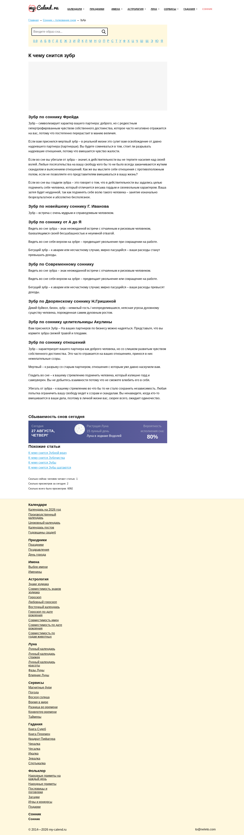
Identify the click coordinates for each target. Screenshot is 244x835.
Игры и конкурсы (40, 801)
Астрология (136, 9)
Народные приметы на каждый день (44, 777)
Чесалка (34, 748)
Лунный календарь (41, 648)
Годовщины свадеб (42, 532)
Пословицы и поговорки (37, 790)
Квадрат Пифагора (41, 738)
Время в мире (38, 702)
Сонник (207, 9)
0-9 (35, 41)
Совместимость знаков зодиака (44, 590)
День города (37, 554)
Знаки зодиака (38, 584)
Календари (74, 9)
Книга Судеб (37, 729)
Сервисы (170, 9)
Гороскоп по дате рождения (40, 613)
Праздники (97, 9)
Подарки (34, 806)
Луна (154, 9)
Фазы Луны (36, 670)
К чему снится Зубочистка (46, 457)
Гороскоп (34, 597)
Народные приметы (42, 784)
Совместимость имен (43, 620)
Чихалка (34, 743)
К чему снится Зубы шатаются (49, 467)
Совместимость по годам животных (41, 635)
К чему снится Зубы (42, 462)
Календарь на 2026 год (44, 509)
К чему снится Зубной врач (47, 452)
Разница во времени (43, 707)
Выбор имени (38, 567)
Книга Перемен (39, 734)
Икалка (33, 753)
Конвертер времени (42, 712)
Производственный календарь (42, 516)
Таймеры (34, 716)
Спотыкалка (37, 763)
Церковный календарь (44, 522)
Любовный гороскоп (42, 602)
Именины (35, 571)
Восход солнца (39, 697)
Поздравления (38, 549)
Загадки (34, 797)
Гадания (189, 9)
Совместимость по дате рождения (45, 626)
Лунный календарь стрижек (41, 655)
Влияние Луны (38, 675)
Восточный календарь (44, 607)
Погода (33, 692)
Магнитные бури (40, 687)
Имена (116, 9)
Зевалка (34, 758)
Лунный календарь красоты (41, 663)
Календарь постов (41, 527)
